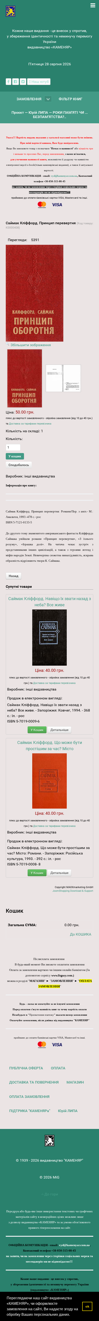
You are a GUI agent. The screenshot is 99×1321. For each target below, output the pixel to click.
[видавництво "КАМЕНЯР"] (10, 11)
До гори (51, 1194)
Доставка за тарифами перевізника (30, 423)
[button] (71, 1315)
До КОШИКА (80, 934)
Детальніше (59, 730)
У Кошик (37, 730)
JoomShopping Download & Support (72, 890)
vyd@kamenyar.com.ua (64, 176)
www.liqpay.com (61, 975)
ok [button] (87, 1306)
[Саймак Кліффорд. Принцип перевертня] (24, 378)
